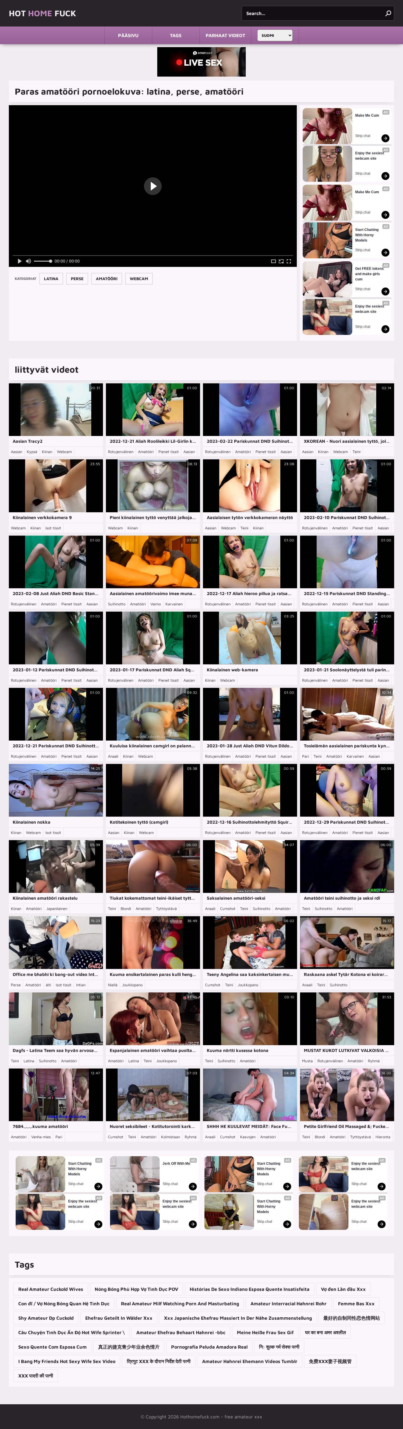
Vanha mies (41, 1136)
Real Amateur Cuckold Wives (50, 1289)
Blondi (126, 908)
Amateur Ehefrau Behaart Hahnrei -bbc (180, 1332)
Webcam (64, 451)
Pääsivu (128, 35)
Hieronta (383, 1136)
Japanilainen (56, 908)
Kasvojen (247, 1136)
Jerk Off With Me (176, 1164)
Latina (29, 1060)
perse (77, 278)
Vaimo (155, 604)
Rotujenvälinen (120, 451)
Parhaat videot (225, 35)
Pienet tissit (168, 451)
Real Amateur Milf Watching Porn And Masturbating (180, 1303)
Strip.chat (362, 136)
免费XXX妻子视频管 (330, 1361)
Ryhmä (374, 1060)
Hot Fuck (42, 13)
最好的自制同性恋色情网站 (351, 1318)
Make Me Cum (367, 115)
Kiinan (47, 451)
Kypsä (32, 451)
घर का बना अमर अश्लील (325, 1332)
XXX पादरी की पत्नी (35, 1375)
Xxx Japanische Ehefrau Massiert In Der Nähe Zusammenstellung (238, 1318)
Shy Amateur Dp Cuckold (46, 1318)
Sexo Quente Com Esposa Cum (52, 1346)
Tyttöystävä (166, 908)
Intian (81, 984)
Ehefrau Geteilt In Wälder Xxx (119, 1318)
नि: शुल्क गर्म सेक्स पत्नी (279, 1346)
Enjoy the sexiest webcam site (370, 156)
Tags (175, 35)
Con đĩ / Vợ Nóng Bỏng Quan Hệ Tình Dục (63, 1303)
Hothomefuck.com (199, 1416)
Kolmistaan (170, 1136)
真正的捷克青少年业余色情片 (129, 1346)
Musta (307, 1060)
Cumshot (227, 908)
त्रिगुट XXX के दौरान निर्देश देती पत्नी (159, 1361)
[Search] (388, 13)
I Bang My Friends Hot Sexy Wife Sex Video (66, 1361)
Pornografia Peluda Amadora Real (209, 1346)
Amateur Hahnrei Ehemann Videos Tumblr (249, 1361)
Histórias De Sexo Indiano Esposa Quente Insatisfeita (249, 1289)
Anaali (113, 756)
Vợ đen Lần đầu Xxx (343, 1289)
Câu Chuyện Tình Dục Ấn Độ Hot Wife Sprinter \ (71, 1332)
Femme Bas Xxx (356, 1303)
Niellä (112, 984)
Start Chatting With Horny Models (367, 235)
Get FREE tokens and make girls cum (370, 274)
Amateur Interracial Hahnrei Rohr (288, 1303)
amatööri (106, 278)
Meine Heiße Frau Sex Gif (265, 1332)
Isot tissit (53, 528)
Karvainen (174, 604)
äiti (48, 984)
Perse (16, 984)
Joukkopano (132, 984)
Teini (357, 451)
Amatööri (146, 451)
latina (51, 278)
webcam (139, 278)
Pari (305, 756)
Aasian (16, 451)
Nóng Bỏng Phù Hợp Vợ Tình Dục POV (136, 1289)
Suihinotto (116, 604)
